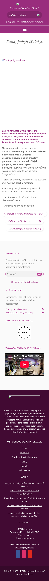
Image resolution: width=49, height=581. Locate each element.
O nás (24, 448)
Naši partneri (24, 470)
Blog (24, 461)
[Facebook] (18, 554)
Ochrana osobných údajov (24, 282)
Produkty (24, 452)
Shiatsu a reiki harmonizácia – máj (25, 213)
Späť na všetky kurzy (19, 221)
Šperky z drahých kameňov (24, 457)
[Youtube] (30, 554)
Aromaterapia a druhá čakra (24, 228)
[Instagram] (24, 554)
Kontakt (24, 466)
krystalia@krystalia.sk (32, 21)
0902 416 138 (12, 21)
